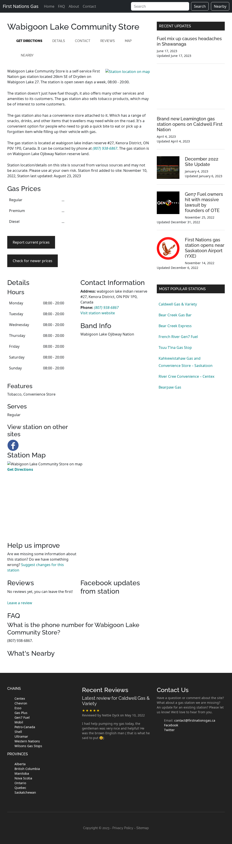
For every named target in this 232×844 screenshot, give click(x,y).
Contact (89, 6)
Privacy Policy (122, 828)
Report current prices (31, 242)
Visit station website (97, 312)
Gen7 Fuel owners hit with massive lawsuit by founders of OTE (204, 202)
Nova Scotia (23, 778)
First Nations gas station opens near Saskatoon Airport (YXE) (204, 248)
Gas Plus (20, 713)
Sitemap (142, 828)
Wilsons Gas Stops (28, 746)
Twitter (169, 730)
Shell (18, 732)
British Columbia (27, 769)
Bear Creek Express (175, 325)
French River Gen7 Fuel (178, 336)
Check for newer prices (32, 260)
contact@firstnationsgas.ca (194, 720)
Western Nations (27, 741)
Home (49, 6)
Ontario (20, 783)
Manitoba (21, 773)
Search (200, 6)
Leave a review (19, 602)
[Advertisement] (115, 222)
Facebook (171, 725)
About (74, 6)
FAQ (61, 6)
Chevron (20, 703)
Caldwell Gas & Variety (178, 304)
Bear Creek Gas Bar (175, 314)
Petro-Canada (24, 727)
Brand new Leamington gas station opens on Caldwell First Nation (189, 124)
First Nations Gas (21, 6)
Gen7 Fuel (22, 717)
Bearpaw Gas (170, 387)
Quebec (20, 788)
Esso (17, 708)
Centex (19, 698)
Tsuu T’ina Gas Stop (175, 347)
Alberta (20, 764)
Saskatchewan (25, 792)
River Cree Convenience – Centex (186, 376)
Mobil (18, 722)
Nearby (220, 6)
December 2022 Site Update (201, 161)
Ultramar (21, 736)
